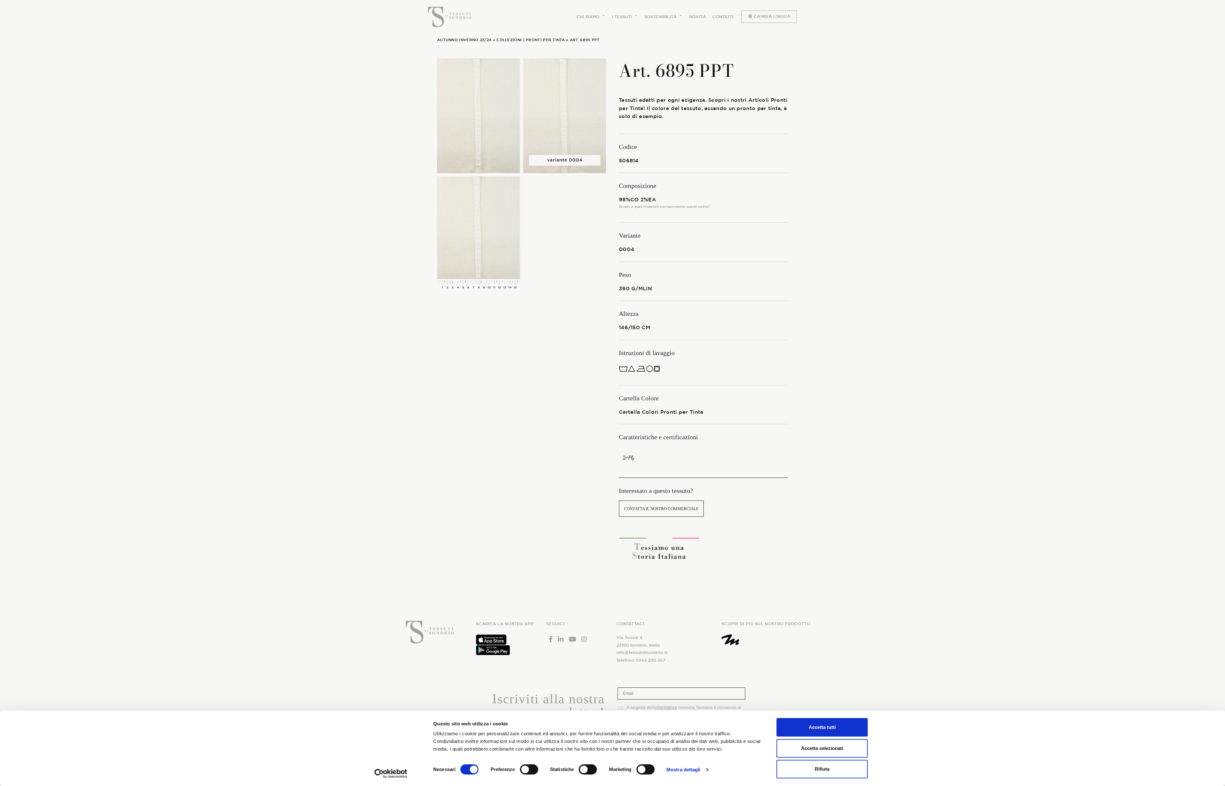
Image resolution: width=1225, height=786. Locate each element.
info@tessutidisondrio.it (641, 652)
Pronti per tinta (545, 39)
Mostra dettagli (683, 769)
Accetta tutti (822, 727)
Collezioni (509, 39)
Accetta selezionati (822, 748)
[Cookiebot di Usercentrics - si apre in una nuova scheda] (391, 773)
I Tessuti (622, 16)
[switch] (529, 769)
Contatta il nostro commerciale (661, 508)
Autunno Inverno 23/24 (464, 39)
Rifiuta (822, 769)
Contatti (722, 16)
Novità (697, 16)
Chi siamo (587, 16)
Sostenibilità (660, 16)
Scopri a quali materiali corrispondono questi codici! (664, 206)
